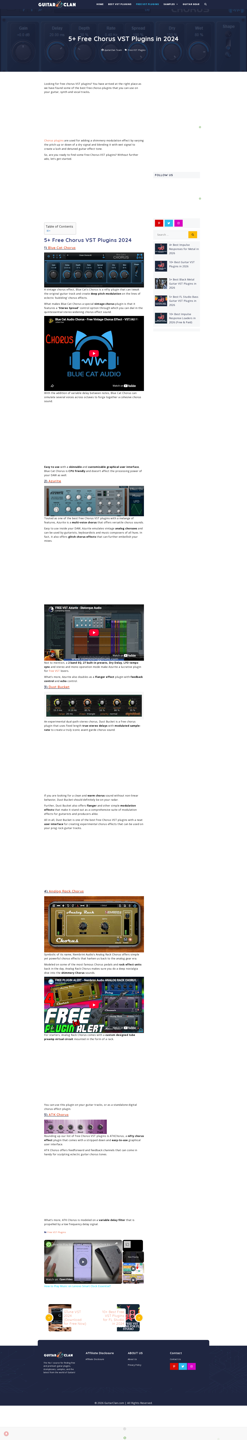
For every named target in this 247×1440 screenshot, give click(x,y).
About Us (132, 1359)
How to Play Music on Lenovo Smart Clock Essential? (82, 1244)
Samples (169, 4)
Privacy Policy (134, 1365)
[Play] (133, 1268)
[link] (49, 1244)
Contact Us (175, 1359)
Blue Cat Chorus (62, 248)
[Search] (192, 234)
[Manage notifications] (6, 1433)
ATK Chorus (59, 1115)
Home (100, 4)
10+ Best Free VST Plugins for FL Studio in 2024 (113, 1318)
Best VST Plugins (120, 4)
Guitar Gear (191, 4)
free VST (54, 671)
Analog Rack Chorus (66, 891)
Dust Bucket (59, 687)
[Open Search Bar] (205, 4)
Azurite (54, 481)
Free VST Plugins (147, 4)
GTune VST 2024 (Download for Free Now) (75, 1318)
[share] (116, 1243)
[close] (124, 1429)
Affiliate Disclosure (95, 1359)
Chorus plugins (54, 140)
